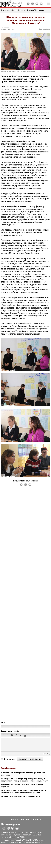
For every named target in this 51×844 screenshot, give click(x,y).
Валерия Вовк (44, 29)
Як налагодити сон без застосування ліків (20, 796)
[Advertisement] (25, 608)
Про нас (14, 820)
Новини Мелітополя (35, 10)
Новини (21, 10)
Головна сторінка (8, 10)
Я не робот (9, 759)
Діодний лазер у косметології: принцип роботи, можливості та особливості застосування (23, 791)
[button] (3, 735)
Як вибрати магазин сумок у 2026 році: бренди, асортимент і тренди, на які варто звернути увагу (24, 780)
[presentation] (3, 735)
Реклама (25, 820)
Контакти (36, 820)
